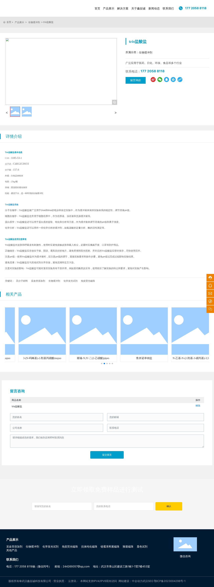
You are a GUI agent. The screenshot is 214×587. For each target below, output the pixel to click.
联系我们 (168, 8)
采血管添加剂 (14, 546)
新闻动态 (154, 8)
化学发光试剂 (50, 546)
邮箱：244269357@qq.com (72, 566)
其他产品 (11, 550)
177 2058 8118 (153, 71)
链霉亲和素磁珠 (110, 546)
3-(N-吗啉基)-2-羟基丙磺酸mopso (31, 358)
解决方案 (123, 8)
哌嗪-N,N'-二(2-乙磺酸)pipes (82, 358)
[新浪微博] (153, 79)
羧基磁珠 (128, 546)
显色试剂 (142, 546)
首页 (97, 8)
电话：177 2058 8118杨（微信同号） (28, 566)
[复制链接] (179, 79)
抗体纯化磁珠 (89, 546)
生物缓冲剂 (34, 22)
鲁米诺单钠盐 (133, 358)
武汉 (145, 581)
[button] (101, 363)
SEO (150, 581)
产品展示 (108, 8)
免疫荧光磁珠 (70, 546)
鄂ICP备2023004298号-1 (169, 581)
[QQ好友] (166, 79)
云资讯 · (73, 581)
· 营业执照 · (59, 581)
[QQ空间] (173, 79)
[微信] (159, 79)
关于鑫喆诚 (138, 8)
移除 (198, 405)
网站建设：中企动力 (131, 581)
